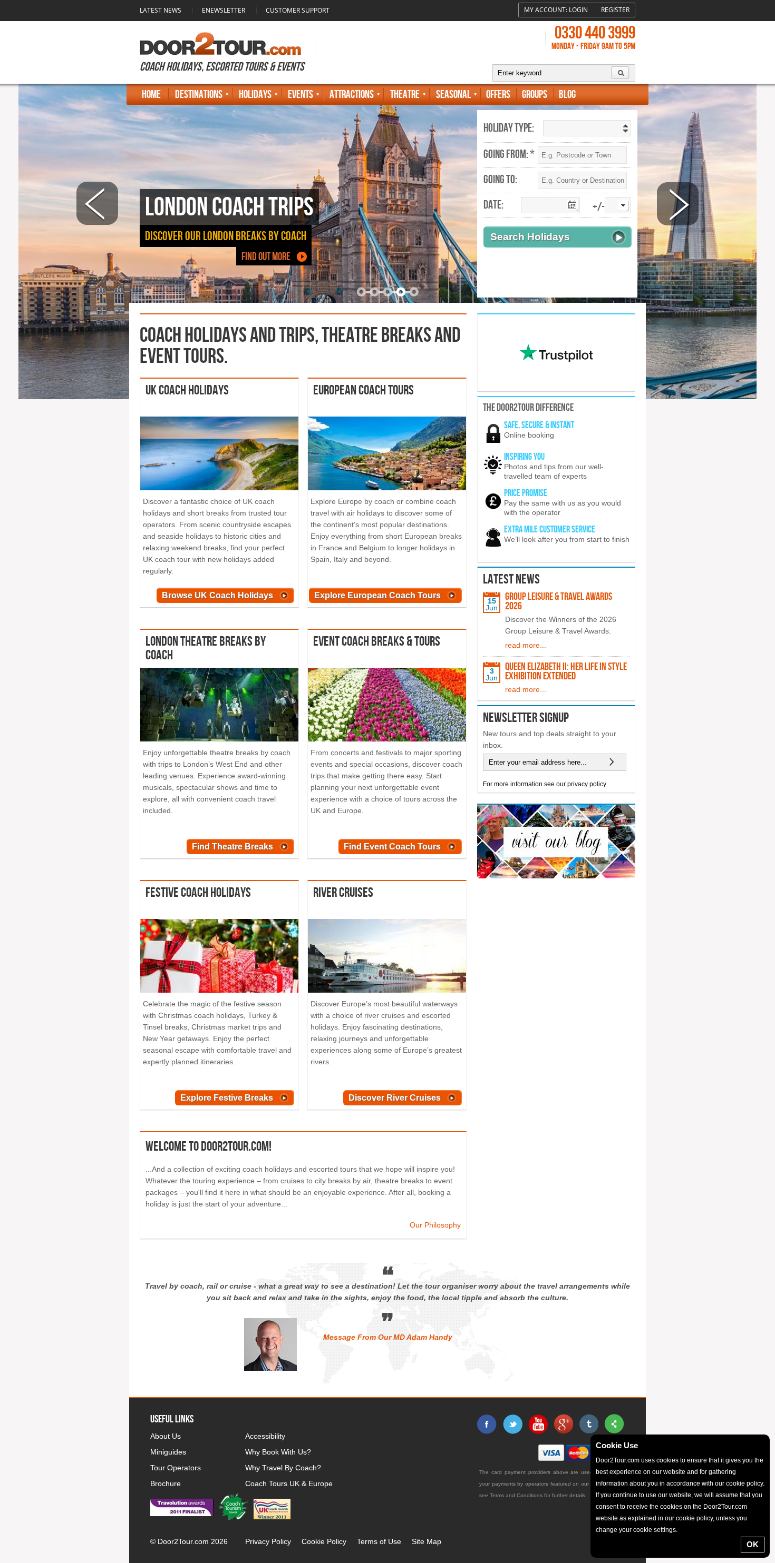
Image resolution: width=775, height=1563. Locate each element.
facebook (487, 1424)
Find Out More (265, 256)
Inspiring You (524, 456)
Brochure (165, 1483)
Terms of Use (379, 1541)
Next (678, 203)
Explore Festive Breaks (226, 1097)
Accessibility (265, 1436)
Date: (493, 205)
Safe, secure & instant (539, 425)
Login (578, 9)
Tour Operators (175, 1467)
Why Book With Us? (278, 1452)
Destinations (198, 94)
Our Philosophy (435, 1225)
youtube (538, 1424)
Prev (97, 203)
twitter (512, 1424)
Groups (534, 94)
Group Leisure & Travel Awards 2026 (558, 601)
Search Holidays (530, 236)
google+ (563, 1424)
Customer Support (298, 10)
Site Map (426, 1541)
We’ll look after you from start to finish (566, 539)
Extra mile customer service (549, 529)
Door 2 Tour (220, 44)
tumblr (588, 1424)
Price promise (525, 493)
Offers (498, 94)
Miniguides (168, 1452)
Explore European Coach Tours (377, 595)
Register (615, 9)
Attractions (352, 94)
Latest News (160, 10)
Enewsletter (223, 10)
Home (151, 94)
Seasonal (453, 94)
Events (300, 94)
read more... (525, 645)
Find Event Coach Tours (392, 846)
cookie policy (744, 1483)
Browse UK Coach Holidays (217, 595)
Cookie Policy (324, 1541)
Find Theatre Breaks (232, 846)
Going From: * (509, 155)
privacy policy (586, 784)
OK (753, 1544)
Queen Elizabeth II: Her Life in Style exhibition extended (566, 671)
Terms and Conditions (516, 1495)
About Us (165, 1436)
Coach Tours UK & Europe (289, 1483)
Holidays (255, 94)
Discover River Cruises (394, 1097)
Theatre (405, 94)
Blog (567, 94)
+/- (599, 207)
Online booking (529, 435)
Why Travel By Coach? (283, 1467)
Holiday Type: (508, 128)
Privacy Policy (268, 1541)
